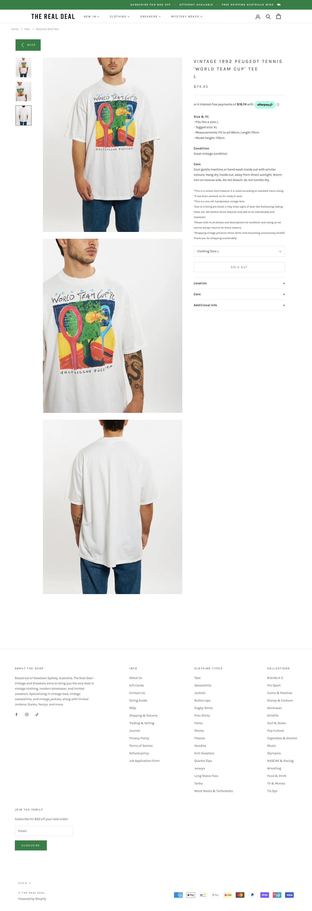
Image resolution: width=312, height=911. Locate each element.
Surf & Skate (276, 723)
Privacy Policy (139, 738)
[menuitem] (91, 16)
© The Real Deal (31, 892)
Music (271, 746)
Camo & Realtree (279, 693)
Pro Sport (273, 685)
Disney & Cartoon (280, 700)
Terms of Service (141, 746)
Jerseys (199, 768)
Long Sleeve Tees (206, 776)
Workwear (274, 708)
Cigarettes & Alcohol (282, 738)
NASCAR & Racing (280, 761)
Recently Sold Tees (47, 29)
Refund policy (139, 753)
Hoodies (200, 746)
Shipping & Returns (143, 715)
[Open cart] (278, 16)
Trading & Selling (141, 723)
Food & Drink (276, 776)
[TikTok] (37, 714)
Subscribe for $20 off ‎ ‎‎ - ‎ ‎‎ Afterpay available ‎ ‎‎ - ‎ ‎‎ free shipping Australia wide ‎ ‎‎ (211, 4)
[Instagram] (26, 714)
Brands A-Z (275, 678)
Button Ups (202, 700)
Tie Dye (272, 791)
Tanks (198, 783)
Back (31, 44)
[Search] (268, 16)
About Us (135, 678)
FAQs (132, 708)
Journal (134, 731)
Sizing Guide (138, 700)
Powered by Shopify (32, 899)
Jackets (199, 693)
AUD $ (22, 883)
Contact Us (137, 693)
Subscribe (30, 845)
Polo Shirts (202, 715)
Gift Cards (136, 685)
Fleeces (199, 738)
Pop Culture (275, 731)
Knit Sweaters (204, 753)
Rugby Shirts (203, 708)
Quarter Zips (203, 761)
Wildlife (272, 715)
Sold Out (239, 267)
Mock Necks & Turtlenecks (213, 791)
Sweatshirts (202, 685)
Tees (27, 29)
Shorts (199, 731)
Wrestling (274, 768)
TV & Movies (276, 783)
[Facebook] (16, 714)
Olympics (274, 753)
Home (15, 29)
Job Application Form (144, 761)
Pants (198, 723)
